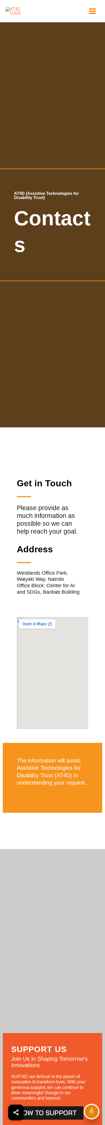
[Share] (16, 1112)
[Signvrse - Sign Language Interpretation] (91, 1111)
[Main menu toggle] (92, 11)
